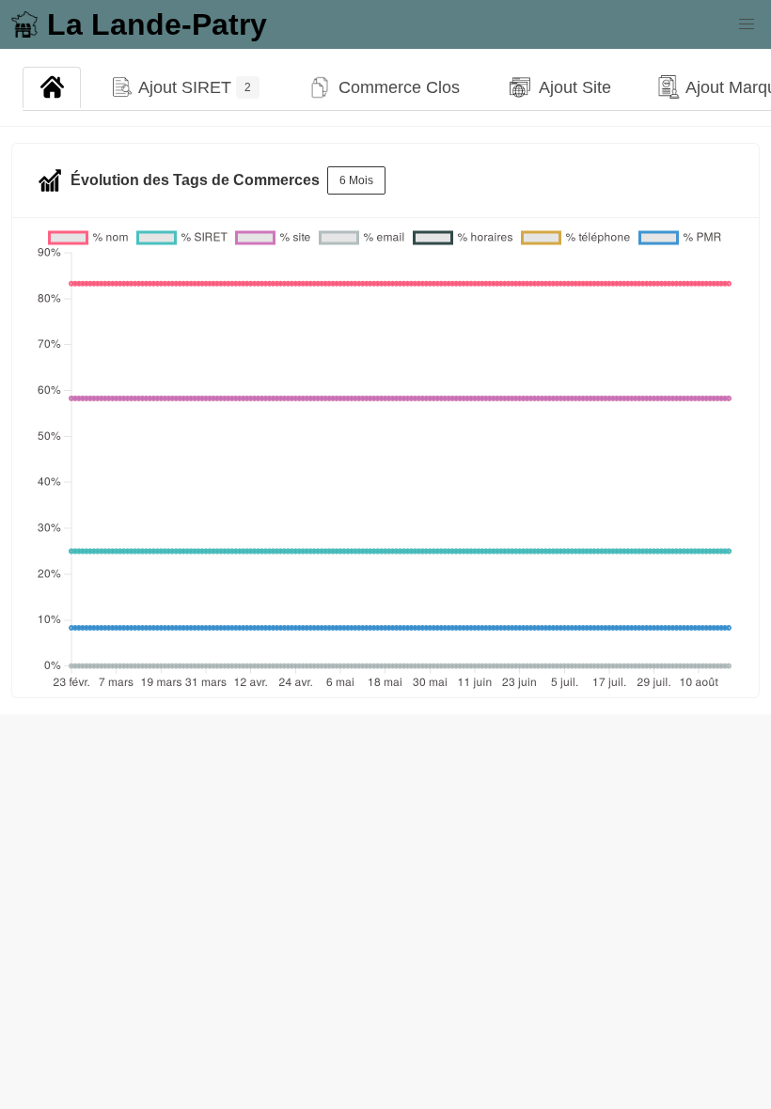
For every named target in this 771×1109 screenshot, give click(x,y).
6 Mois (356, 180)
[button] (746, 24)
